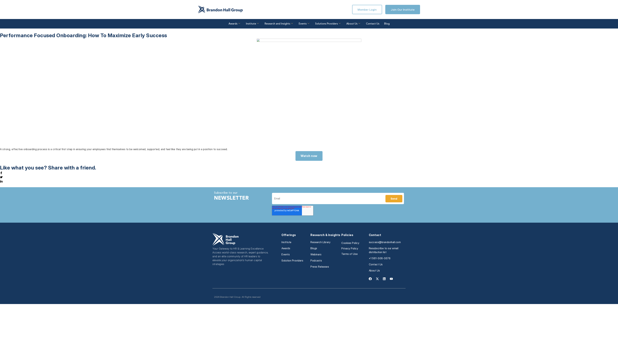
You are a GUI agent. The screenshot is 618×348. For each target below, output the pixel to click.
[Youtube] (391, 279)
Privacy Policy (349, 248)
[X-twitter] (377, 279)
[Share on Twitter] (309, 177)
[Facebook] (370, 279)
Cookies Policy (350, 243)
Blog (387, 24)
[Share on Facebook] (309, 173)
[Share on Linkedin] (309, 181)
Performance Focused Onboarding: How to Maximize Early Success (83, 35)
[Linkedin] (384, 279)
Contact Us (372, 24)
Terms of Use (349, 254)
